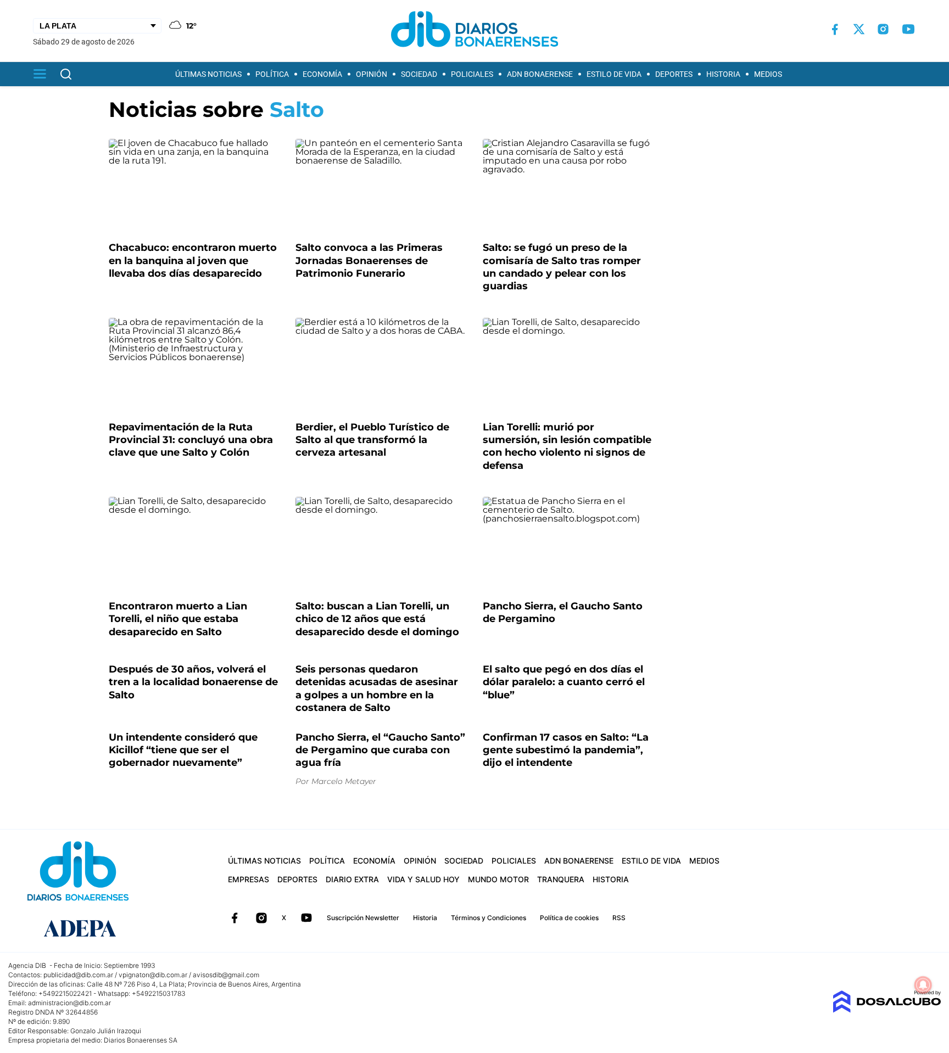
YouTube (306, 918)
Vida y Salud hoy (423, 879)
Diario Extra (352, 879)
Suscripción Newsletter (363, 918)
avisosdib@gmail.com (226, 975)
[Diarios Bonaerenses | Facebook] (834, 29)
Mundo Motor (498, 879)
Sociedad (419, 74)
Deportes (674, 74)
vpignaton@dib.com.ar (153, 975)
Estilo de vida (614, 74)
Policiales (472, 74)
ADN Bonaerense (540, 74)
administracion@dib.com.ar (69, 1003)
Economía (322, 74)
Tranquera (560, 879)
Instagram (261, 918)
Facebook (234, 918)
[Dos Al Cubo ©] (887, 1010)
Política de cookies (569, 918)
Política (272, 74)
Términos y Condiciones (488, 918)
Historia (723, 74)
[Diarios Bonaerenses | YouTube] (908, 29)
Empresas (248, 879)
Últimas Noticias (208, 74)
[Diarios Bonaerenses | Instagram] (883, 29)
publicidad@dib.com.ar (78, 975)
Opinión (371, 74)
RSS (619, 918)
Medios (768, 74)
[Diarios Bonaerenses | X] (859, 29)
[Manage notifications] (923, 985)
